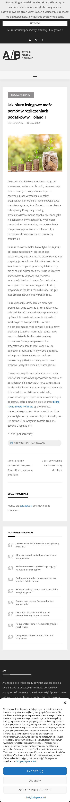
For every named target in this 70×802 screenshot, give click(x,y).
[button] (65, 702)
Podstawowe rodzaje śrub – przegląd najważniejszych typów (36, 568)
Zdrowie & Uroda (21, 95)
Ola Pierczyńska (15, 123)
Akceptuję (35, 771)
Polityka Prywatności (36, 797)
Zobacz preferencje (35, 790)
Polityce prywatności (26, 761)
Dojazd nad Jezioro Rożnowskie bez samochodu (35, 602)
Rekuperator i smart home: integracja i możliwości (37, 625)
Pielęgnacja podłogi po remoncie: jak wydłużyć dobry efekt (36, 579)
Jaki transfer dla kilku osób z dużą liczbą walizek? (37, 545)
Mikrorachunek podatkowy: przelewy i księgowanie (35, 30)
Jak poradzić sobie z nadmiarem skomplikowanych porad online (33, 614)
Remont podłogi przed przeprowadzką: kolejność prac (37, 591)
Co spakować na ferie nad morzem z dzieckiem (35, 637)
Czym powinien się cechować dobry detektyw (52, 465)
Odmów (35, 780)
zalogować (26, 505)
